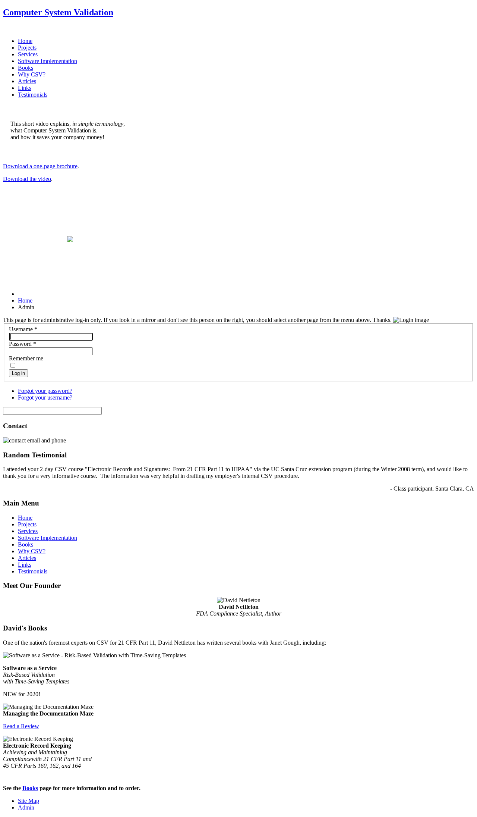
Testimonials (32, 94)
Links (24, 88)
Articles (27, 81)
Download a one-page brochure (40, 166)
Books (25, 68)
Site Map (28, 801)
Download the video (27, 179)
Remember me (26, 358)
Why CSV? (31, 74)
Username (23, 329)
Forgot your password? (45, 391)
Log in (18, 373)
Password (22, 344)
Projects (27, 47)
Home (25, 41)
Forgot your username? (45, 397)
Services (28, 54)
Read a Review (21, 726)
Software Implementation (47, 61)
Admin (26, 807)
